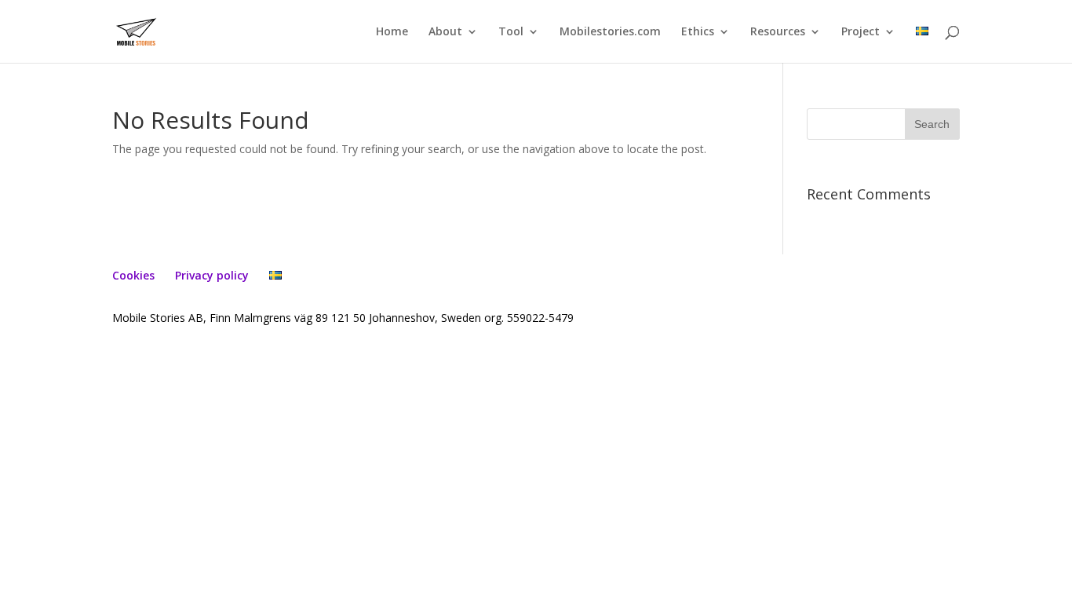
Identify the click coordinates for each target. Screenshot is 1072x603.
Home (392, 32)
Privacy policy (212, 275)
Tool (510, 32)
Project (860, 32)
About (445, 32)
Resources (777, 32)
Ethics (697, 32)
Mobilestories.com (610, 32)
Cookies (133, 275)
